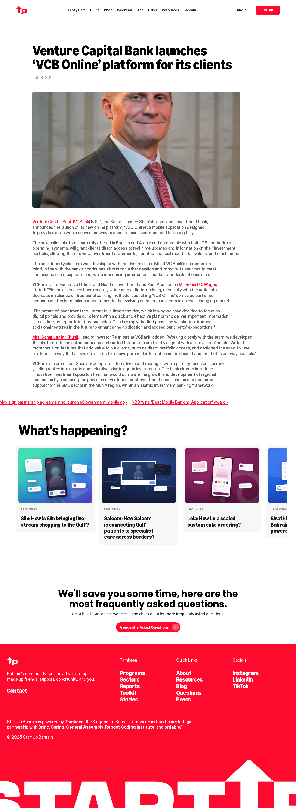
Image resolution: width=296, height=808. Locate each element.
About (183, 673)
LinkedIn (243, 679)
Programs (132, 673)
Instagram (245, 673)
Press (183, 699)
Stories (129, 699)
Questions (188, 692)
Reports (130, 686)
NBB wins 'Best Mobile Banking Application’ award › (180, 402)
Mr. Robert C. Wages (198, 284)
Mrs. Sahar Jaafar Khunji (55, 337)
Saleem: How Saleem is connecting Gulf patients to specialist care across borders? (129, 527)
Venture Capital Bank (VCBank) (61, 221)
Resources (189, 679)
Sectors (130, 679)
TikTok (240, 686)
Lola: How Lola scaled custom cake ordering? (214, 521)
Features (29, 509)
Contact (17, 690)
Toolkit (128, 692)
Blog (181, 686)
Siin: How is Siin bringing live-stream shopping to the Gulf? (55, 521)
